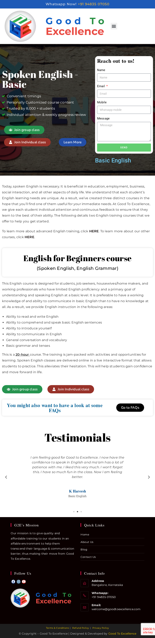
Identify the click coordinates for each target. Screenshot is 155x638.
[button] (114, 26)
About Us (87, 542)
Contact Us (88, 556)
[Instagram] (19, 582)
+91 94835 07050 (93, 4)
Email (101, 86)
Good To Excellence (122, 633)
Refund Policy (80, 627)
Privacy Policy (100, 627)
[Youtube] (24, 582)
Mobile (102, 102)
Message (103, 118)
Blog (84, 549)
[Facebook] (13, 582)
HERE (94, 231)
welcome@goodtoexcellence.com (116, 609)
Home (85, 534)
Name (101, 70)
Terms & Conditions (57, 627)
